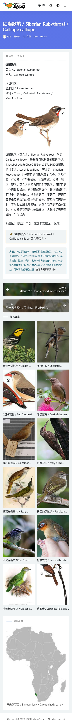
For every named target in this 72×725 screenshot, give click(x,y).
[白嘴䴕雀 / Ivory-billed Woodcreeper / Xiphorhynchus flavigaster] (53, 439)
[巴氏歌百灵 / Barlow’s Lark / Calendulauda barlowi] (36, 664)
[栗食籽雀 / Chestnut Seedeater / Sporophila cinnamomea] (53, 341)
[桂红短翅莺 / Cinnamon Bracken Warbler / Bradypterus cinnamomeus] (19, 439)
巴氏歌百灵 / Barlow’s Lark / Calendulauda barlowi (35, 704)
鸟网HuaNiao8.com (35, 719)
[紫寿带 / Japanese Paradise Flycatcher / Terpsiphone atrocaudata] (53, 584)
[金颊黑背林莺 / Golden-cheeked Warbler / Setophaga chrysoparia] (19, 341)
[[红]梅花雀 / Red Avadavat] (19, 390)
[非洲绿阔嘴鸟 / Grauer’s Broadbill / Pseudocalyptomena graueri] (19, 584)
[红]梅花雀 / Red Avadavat (17, 414)
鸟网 (9, 37)
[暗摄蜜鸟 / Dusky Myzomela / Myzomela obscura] (53, 390)
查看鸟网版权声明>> (46, 269)
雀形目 (17, 37)
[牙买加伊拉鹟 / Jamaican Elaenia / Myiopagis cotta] (53, 487)
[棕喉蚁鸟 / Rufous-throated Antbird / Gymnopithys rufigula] (53, 536)
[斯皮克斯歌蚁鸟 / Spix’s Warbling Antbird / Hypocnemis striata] (19, 536)
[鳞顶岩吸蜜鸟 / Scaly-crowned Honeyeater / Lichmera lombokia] (19, 487)
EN (43, 5)
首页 (11, 56)
